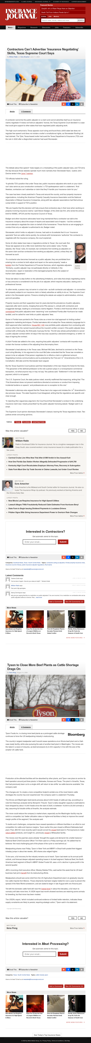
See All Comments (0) (74, 986)
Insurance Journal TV (42, 1)
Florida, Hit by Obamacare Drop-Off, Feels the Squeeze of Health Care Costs (76, 632)
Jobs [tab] (49, 16)
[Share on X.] (72, 104)
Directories (46, 27)
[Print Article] (81, 104)
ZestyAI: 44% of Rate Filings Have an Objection (58, 8)
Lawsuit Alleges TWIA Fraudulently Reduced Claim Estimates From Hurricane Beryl (43, 504)
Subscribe (79, 27)
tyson (46, 975)
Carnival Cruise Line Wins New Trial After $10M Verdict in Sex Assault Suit (39, 457)
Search (81, 20)
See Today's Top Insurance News (47, 1035)
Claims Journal (26, 1)
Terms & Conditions (58, 1041)
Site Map (67, 1041)
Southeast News (18, 563)
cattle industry (40, 975)
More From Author (76, 473)
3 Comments (26, 111)
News (10, 27)
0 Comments (26, 727)
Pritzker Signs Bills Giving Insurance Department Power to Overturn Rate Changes (43, 512)
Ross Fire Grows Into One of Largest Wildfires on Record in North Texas (34, 631)
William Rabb (13, 57)
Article (12, 111)
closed (53, 830)
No (81, 431)
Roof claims (48, 565)
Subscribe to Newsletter (29, 104)
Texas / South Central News (32, 563)
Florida (26, 422)
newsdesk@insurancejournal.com (33, 569)
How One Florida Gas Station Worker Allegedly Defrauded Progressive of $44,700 (42, 461)
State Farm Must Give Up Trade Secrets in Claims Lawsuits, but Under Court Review (43, 469)
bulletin (8, 265)
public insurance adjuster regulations (33, 565)
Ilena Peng (12, 673)
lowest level (46, 888)
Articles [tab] (43, 16)
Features (66, 27)
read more (39, 597)
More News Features (74, 638)
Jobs (57, 27)
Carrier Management (78, 1)
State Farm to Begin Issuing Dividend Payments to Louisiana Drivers (37, 508)
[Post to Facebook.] (68, 104)
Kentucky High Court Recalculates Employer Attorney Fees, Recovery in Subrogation (44, 465)
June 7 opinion (27, 173)
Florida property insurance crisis (75, 563)
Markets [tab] (56, 16)
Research (34, 27)
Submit (63, 541)
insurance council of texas (13, 565)
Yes (72, 431)
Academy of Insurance (61, 1)
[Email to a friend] (64, 104)
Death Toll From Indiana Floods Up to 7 (55, 12)
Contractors (39, 422)
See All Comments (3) (74, 601)
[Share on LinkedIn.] (77, 104)
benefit (24, 873)
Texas (17, 422)
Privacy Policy (46, 1041)
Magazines (22, 27)
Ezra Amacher (25, 57)
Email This (13, 104)
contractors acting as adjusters (55, 563)
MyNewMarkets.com (12, 1)
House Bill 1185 (38, 325)
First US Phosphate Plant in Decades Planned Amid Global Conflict (55, 631)
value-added (10, 832)
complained (10, 311)
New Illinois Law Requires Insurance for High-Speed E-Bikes (33, 500)
